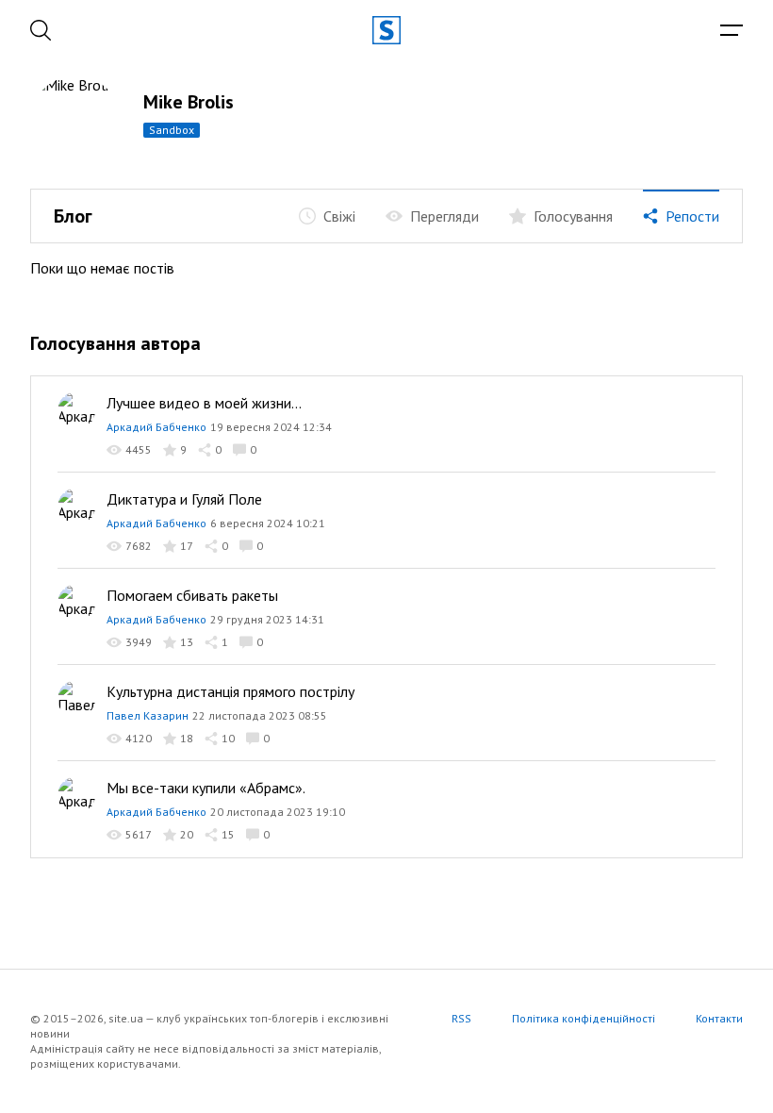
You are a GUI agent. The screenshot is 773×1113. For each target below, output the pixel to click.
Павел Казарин (148, 715)
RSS (461, 1018)
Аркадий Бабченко (156, 427)
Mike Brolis (188, 102)
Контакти (719, 1018)
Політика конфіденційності (583, 1018)
